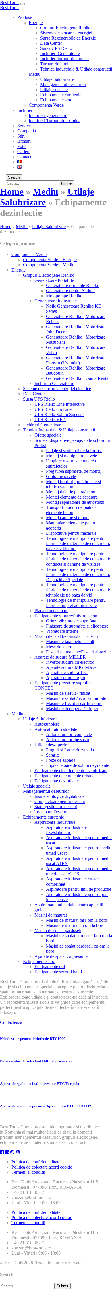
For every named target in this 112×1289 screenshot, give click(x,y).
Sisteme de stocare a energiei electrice (57, 388)
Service (24, 125)
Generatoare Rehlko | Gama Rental (77, 378)
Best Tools (9, 2)
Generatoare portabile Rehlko (72, 285)
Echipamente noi (49, 966)
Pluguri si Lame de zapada (70, 749)
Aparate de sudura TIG (67, 672)
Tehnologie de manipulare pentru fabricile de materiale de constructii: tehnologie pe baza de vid (78, 589)
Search (14, 177)
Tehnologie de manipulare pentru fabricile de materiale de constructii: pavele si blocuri (78, 543)
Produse (24, 17)
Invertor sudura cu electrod (70, 662)
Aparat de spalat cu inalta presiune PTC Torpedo (39, 1083)
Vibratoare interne (62, 631)
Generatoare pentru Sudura (70, 290)
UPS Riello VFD (50, 419)
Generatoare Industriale (55, 300)
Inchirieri (25, 110)
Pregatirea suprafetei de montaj (74, 471)
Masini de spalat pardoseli (57, 930)
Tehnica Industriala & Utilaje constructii (59, 429)
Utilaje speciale (54, 89)
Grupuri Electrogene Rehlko (66, 27)
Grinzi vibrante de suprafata (71, 620)
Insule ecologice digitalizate (59, 796)
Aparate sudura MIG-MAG (71, 667)
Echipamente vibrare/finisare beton (65, 615)
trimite (66, 183)
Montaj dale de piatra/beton (70, 491)
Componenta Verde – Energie (50, 259)
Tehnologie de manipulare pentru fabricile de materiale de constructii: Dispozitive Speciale (78, 574)
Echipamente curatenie (60, 94)
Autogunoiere (46, 724)
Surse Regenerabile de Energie (68, 38)
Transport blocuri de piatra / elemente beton (71, 510)
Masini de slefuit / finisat (68, 693)
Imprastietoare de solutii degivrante (77, 765)
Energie (36, 22)
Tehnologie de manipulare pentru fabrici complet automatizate (76, 603)
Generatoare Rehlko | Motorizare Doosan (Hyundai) (75, 360)
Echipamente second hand (58, 971)
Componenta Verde (46, 105)
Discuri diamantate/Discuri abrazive (78, 651)
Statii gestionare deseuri (55, 806)
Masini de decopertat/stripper (72, 708)
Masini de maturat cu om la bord (75, 925)
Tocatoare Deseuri (50, 811)
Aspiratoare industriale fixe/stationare (66, 830)
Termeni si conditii (28, 1172)
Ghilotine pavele (61, 476)
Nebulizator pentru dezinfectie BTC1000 (32, 1038)
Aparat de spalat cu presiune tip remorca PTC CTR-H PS (46, 1106)
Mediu (34, 74)
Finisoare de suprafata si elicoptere (77, 626)
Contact (24, 156)
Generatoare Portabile (54, 280)
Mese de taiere (59, 646)
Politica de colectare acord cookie (41, 1167)
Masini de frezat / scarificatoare (74, 703)
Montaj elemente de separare (72, 497)
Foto (21, 146)
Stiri (21, 136)
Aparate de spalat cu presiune (61, 956)
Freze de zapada (60, 760)
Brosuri (24, 141)
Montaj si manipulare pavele (71, 455)
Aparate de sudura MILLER (60, 657)
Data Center (51, 43)
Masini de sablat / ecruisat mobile (76, 698)
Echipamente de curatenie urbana (64, 775)
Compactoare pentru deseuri (59, 801)
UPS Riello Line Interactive (59, 404)
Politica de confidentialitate (35, 1161)
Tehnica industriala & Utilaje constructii (76, 69)
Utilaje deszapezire (51, 744)
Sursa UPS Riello (56, 48)
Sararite (53, 755)
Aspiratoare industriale (54, 822)
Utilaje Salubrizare (57, 79)
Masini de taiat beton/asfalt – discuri (66, 636)
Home (12, 191)
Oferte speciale (47, 435)
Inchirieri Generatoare (60, 53)
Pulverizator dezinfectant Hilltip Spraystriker (37, 1061)
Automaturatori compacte (69, 734)
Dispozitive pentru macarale (71, 533)
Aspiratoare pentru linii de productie (78, 889)
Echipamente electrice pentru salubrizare (70, 770)
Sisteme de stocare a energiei (66, 32)
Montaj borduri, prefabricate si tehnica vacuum (73, 484)
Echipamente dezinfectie (56, 780)
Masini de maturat (50, 915)
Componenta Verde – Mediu (48, 264)
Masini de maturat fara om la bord (76, 920)
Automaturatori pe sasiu (67, 739)
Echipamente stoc (56, 99)
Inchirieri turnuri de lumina (64, 58)
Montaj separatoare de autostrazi (75, 502)
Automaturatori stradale (55, 729)
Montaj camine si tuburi (67, 517)
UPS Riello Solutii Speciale (59, 414)
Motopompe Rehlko (64, 295)
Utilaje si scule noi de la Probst (74, 450)
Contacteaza (11, 1022)
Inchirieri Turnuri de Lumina (54, 120)
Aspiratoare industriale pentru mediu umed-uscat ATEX (79, 871)
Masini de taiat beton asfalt (70, 641)
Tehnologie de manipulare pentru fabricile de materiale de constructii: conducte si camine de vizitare (78, 559)
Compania (26, 130)
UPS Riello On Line (53, 409)
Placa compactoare (51, 610)
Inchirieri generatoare (48, 115)
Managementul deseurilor (63, 84)
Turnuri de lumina (56, 63)
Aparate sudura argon (65, 677)
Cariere (23, 151)
